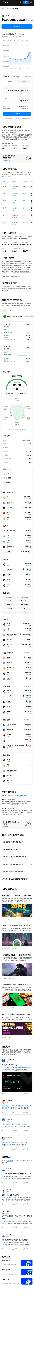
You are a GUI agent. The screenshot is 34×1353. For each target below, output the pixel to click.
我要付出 (10, 81)
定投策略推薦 (16, 653)
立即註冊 (17, 26)
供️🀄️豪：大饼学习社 (9, 1065)
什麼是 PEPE (18, 276)
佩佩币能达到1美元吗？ (10, 1195)
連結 (5, 289)
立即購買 (17, 114)
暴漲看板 (16, 686)
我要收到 (24, 81)
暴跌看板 (16, 720)
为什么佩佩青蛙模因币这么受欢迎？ (15, 1240)
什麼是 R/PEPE (6, 1260)
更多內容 (27, 77)
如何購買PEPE (6, 1270)
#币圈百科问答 (7, 1176)
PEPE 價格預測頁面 (20, 795)
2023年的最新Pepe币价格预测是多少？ (16, 1174)
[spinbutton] (12, 91)
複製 (28, 325)
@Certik (23, 429)
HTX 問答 (10, 1161)
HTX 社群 (10, 1050)
